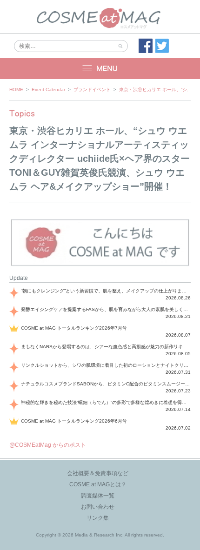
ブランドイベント (92, 89)
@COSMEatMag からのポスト (47, 445)
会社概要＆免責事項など (97, 473)
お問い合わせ (97, 507)
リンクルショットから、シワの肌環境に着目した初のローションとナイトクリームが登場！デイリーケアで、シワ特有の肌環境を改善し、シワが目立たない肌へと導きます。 (106, 365)
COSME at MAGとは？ (98, 484)
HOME (16, 89)
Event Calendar (48, 89)
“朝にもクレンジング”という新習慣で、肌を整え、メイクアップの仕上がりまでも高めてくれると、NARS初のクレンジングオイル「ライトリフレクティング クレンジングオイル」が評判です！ (106, 290)
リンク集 (98, 518)
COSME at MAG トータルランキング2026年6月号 (74, 421)
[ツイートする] (162, 46)
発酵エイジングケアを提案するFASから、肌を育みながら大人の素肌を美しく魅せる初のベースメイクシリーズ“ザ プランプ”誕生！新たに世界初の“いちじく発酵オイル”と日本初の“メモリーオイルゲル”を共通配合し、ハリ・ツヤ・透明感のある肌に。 (106, 309)
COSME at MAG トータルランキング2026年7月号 (74, 328)
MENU (100, 68)
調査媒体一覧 (97, 495)
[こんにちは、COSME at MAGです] (100, 265)
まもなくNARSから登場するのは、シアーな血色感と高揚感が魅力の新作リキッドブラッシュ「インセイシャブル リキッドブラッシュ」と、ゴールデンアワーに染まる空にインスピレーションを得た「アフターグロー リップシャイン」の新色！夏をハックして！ (106, 346)
